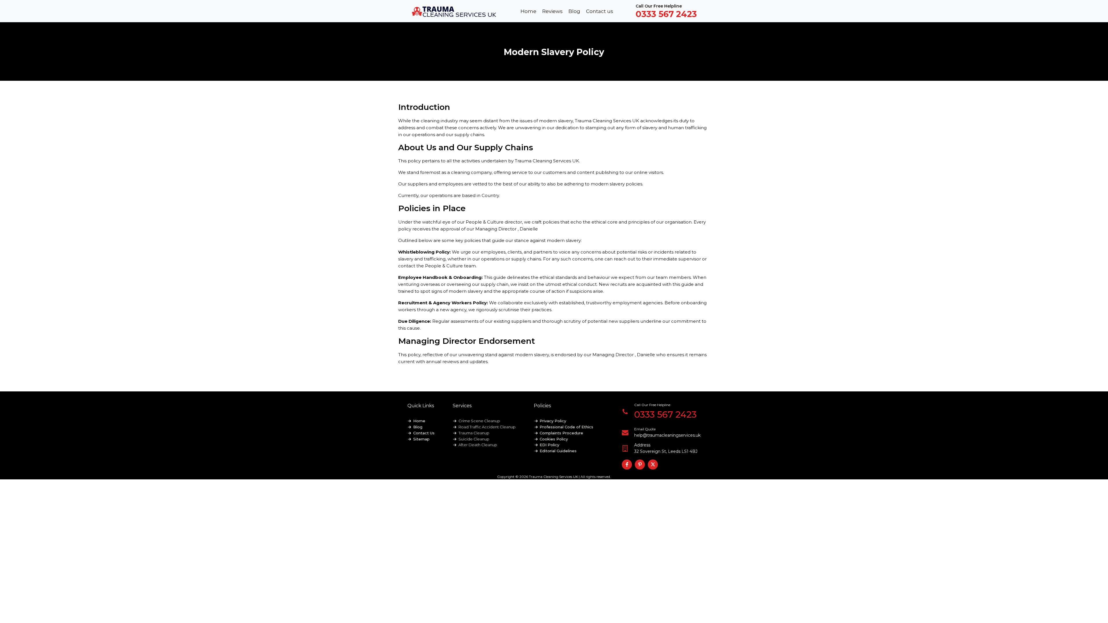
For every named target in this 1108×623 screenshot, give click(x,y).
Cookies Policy (554, 439)
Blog (574, 11)
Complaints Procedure (561, 433)
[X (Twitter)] (653, 464)
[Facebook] (627, 464)
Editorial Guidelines (558, 451)
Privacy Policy (553, 421)
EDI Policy (549, 444)
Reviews (552, 11)
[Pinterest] (640, 464)
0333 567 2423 (666, 14)
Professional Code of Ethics (566, 427)
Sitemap (421, 439)
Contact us (599, 11)
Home (528, 11)
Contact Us (424, 433)
